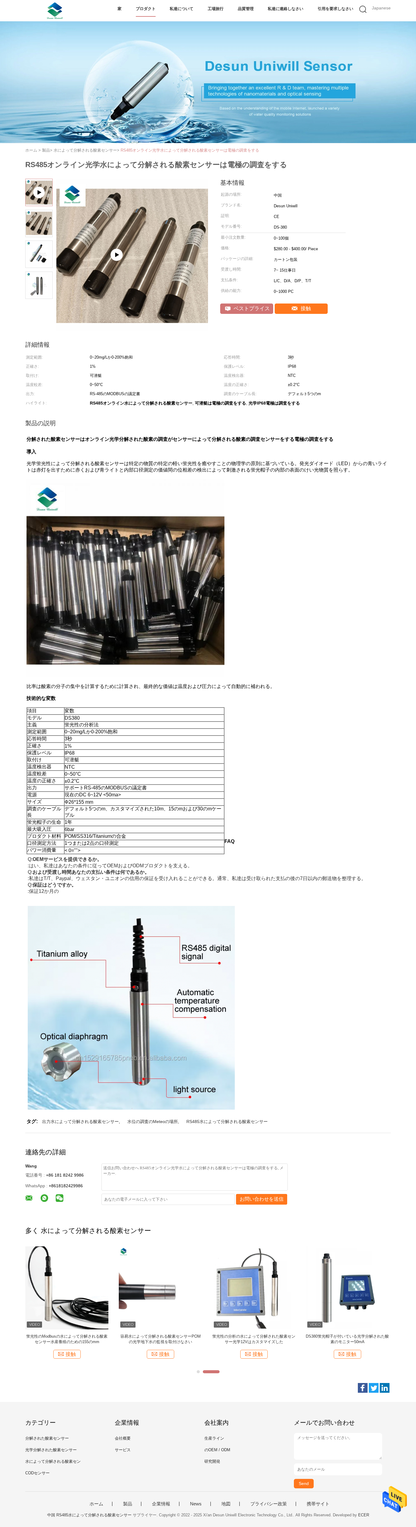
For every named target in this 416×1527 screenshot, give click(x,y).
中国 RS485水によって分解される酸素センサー (89, 1515)
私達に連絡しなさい (285, 8)
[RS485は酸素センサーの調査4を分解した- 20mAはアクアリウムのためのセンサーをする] (347, 1287)
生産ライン (214, 1438)
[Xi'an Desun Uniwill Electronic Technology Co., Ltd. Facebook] (363, 1388)
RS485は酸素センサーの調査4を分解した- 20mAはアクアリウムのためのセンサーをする (347, 1339)
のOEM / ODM (217, 1450)
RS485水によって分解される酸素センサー (227, 1121)
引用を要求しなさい (335, 8)
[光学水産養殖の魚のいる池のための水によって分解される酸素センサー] (66, 1287)
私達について (181, 8)
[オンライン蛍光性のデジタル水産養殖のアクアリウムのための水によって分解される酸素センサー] (253, 1287)
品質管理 (246, 8)
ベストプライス (251, 308)
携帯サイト (318, 1504)
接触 (305, 308)
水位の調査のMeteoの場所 (152, 1121)
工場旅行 (216, 8)
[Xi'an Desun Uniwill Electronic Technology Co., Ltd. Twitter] (374, 1388)
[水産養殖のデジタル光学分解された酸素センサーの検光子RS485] (160, 1287)
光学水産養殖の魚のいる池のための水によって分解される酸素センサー (66, 1339)
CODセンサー (37, 1473)
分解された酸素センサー (47, 1438)
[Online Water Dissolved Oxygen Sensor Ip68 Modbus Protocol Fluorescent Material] (132, 328)
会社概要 (123, 1438)
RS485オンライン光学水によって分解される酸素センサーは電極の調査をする (190, 150)
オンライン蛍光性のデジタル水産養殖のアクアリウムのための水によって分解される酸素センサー (253, 1339)
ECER (363, 1515)
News (196, 1504)
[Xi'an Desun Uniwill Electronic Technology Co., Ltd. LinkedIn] (385, 1388)
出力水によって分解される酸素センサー (80, 1121)
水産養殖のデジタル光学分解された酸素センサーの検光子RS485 (160, 1339)
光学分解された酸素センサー (51, 1450)
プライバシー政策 (268, 1504)
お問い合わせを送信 (262, 1199)
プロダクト (146, 8)
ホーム (96, 1504)
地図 (226, 1504)
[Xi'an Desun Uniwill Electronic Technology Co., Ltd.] (55, 10)
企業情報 (161, 1504)
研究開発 (212, 1461)
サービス (123, 1450)
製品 (127, 1504)
